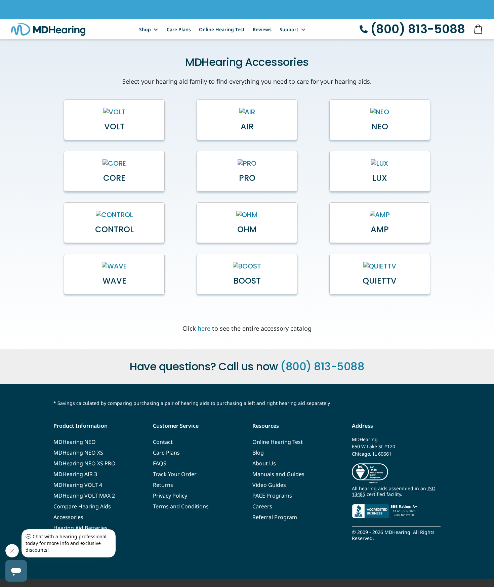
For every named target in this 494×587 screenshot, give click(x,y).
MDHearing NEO (74, 442)
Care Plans (179, 29)
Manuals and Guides (278, 474)
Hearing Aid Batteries (80, 528)
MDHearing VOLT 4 (77, 485)
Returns (163, 485)
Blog (258, 452)
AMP (380, 229)
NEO (379, 127)
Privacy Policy (170, 495)
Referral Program (274, 517)
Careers (262, 506)
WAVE (114, 281)
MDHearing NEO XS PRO (84, 463)
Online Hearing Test (222, 29)
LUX (379, 178)
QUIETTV (380, 281)
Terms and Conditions (181, 506)
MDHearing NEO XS (78, 452)
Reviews (262, 29)
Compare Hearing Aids (82, 506)
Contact (163, 442)
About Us (264, 463)
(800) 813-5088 (417, 29)
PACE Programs (272, 495)
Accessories (68, 517)
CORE (114, 178)
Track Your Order (175, 474)
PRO (247, 178)
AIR (247, 127)
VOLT (114, 127)
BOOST (247, 281)
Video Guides (269, 485)
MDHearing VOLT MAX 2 (84, 495)
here (204, 328)
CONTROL (114, 229)
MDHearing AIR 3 (75, 474)
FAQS (159, 463)
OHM (247, 229)
